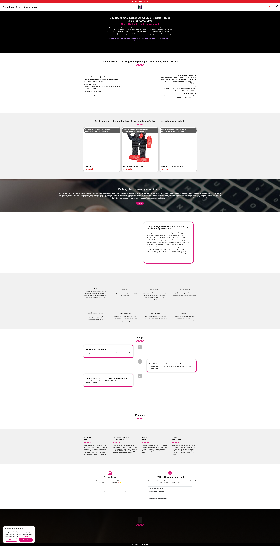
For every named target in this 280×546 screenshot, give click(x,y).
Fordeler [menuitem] (20, 7)
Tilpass (11, 540)
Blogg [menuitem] (35, 7)
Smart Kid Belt (89, 166)
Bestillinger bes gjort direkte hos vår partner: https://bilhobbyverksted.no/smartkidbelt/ (140, 121)
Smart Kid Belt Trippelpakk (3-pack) (172, 166)
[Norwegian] (270, 7)
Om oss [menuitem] (28, 7)
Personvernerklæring (27, 536)
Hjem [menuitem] (6, 7)
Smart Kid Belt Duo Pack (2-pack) (133, 166)
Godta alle (26, 540)
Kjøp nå (140, 202)
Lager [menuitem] (12, 7)
